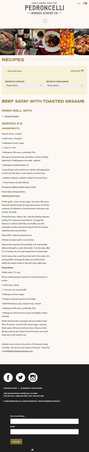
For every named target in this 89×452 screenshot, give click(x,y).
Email (12, 426)
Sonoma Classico (12, 116)
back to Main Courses (15, 71)
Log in (79, 3)
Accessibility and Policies (31, 388)
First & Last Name (17, 416)
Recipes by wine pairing (57, 81)
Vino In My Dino (10, 388)
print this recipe (75, 71)
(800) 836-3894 (21, 396)
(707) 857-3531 (9, 396)
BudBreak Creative (52, 401)
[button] (45, 21)
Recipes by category (15, 81)
